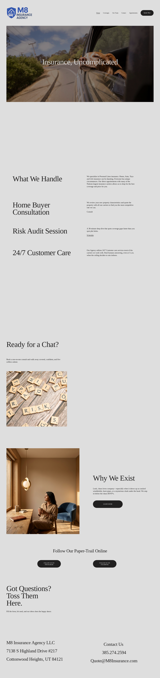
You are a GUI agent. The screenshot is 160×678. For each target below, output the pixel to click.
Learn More (107, 504)
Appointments (133, 13)
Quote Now (147, 13)
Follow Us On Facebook (104, 563)
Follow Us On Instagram (49, 563)
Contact (123, 13)
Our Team (115, 13)
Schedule (90, 235)
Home (98, 13)
